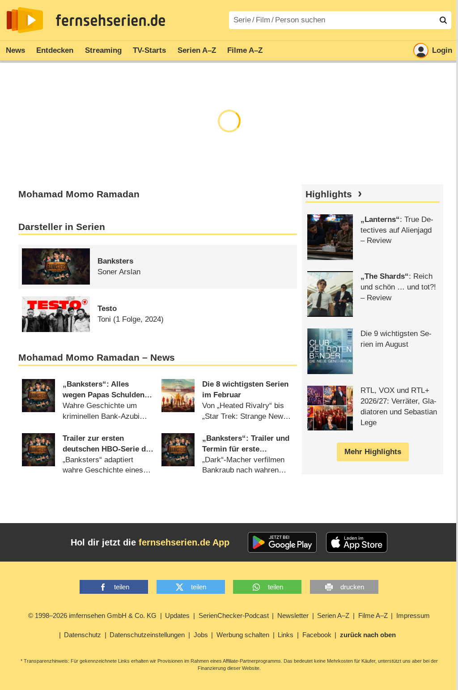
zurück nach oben (368, 635)
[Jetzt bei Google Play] (282, 542)
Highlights (328, 194)
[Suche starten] (443, 20)
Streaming (103, 50)
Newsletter (293, 615)
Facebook (316, 635)
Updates (177, 615)
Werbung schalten (242, 635)
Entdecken (54, 50)
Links (285, 635)
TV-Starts (149, 50)
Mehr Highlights (372, 451)
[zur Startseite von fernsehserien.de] (25, 20)
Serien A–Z (197, 50)
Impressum (413, 615)
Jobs (201, 635)
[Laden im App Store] (357, 542)
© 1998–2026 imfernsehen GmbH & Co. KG (92, 615)
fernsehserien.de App (184, 542)
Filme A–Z (245, 50)
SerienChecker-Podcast (234, 615)
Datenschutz (82, 635)
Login (442, 50)
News (15, 50)
